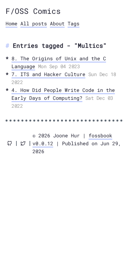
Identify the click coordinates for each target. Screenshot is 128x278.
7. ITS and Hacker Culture (48, 74)
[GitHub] (9, 143)
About (57, 23)
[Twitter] (23, 143)
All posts (33, 23)
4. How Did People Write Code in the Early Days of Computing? (63, 94)
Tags (73, 23)
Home (11, 23)
